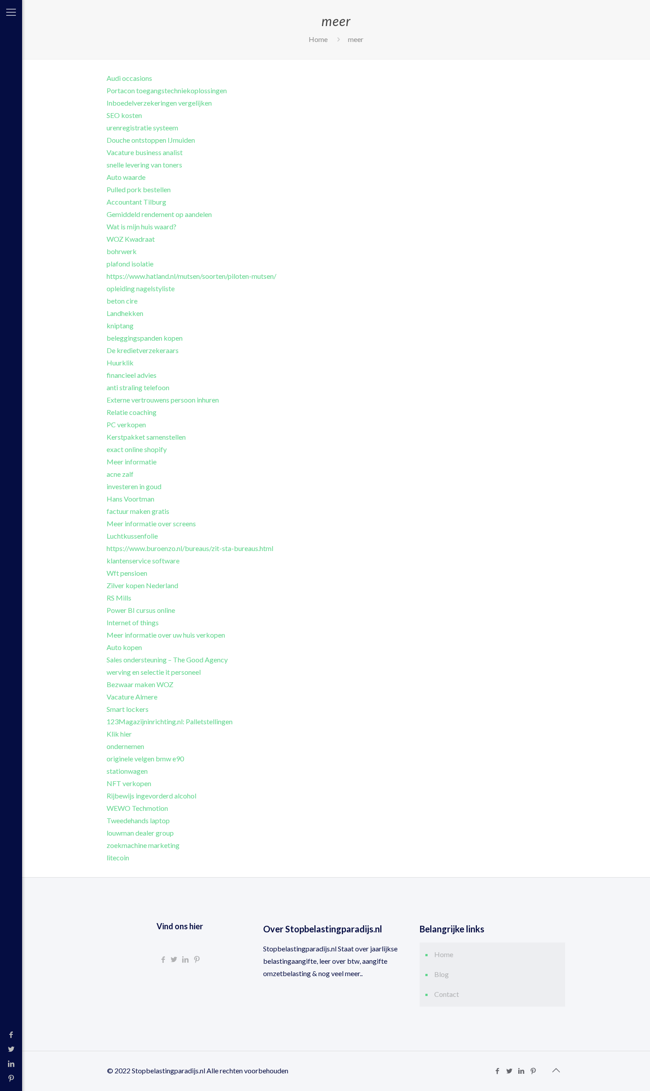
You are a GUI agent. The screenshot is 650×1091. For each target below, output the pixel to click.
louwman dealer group (140, 833)
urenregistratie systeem (142, 127)
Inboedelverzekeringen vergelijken (159, 103)
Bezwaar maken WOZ (140, 684)
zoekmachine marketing (143, 845)
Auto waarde (126, 177)
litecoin (118, 857)
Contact (446, 994)
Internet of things (133, 622)
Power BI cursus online (141, 610)
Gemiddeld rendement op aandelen (159, 214)
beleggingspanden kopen (145, 338)
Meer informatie (132, 461)
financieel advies (132, 375)
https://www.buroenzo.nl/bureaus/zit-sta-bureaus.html (190, 548)
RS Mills (119, 597)
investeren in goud (134, 486)
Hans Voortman (130, 498)
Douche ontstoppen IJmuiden (151, 140)
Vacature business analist (145, 152)
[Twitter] (11, 1049)
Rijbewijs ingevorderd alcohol (151, 795)
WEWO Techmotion (137, 808)
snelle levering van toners (144, 164)
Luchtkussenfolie (132, 536)
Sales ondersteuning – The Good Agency (167, 659)
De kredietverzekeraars (143, 350)
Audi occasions (129, 78)
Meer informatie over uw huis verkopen (166, 635)
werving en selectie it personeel (154, 672)
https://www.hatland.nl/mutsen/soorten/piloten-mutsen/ (191, 276)
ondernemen (125, 746)
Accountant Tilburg (136, 202)
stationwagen (127, 771)
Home (318, 39)
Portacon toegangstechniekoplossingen (167, 90)
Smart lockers (128, 709)
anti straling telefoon (138, 387)
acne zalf (120, 474)
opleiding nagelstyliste (141, 288)
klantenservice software (143, 560)
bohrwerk (122, 251)
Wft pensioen (127, 573)
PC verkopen (126, 424)
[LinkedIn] (11, 1063)
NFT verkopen (129, 783)
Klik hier (119, 734)
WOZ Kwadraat (131, 239)
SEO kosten (124, 115)
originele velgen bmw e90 (145, 758)
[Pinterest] (11, 1078)
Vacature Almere (132, 696)
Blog (441, 974)
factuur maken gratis (138, 511)
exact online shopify (137, 449)
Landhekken (125, 313)
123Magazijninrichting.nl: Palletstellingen (170, 721)
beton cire (122, 301)
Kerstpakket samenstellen (146, 437)
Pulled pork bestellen (139, 189)
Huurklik (120, 362)
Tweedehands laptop (138, 820)
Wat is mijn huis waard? (141, 226)
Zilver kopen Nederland (142, 585)
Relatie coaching (132, 412)
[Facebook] (11, 1034)
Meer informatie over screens (151, 523)
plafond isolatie (130, 263)
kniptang (120, 325)
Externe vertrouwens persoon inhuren (163, 399)
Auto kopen (124, 647)
